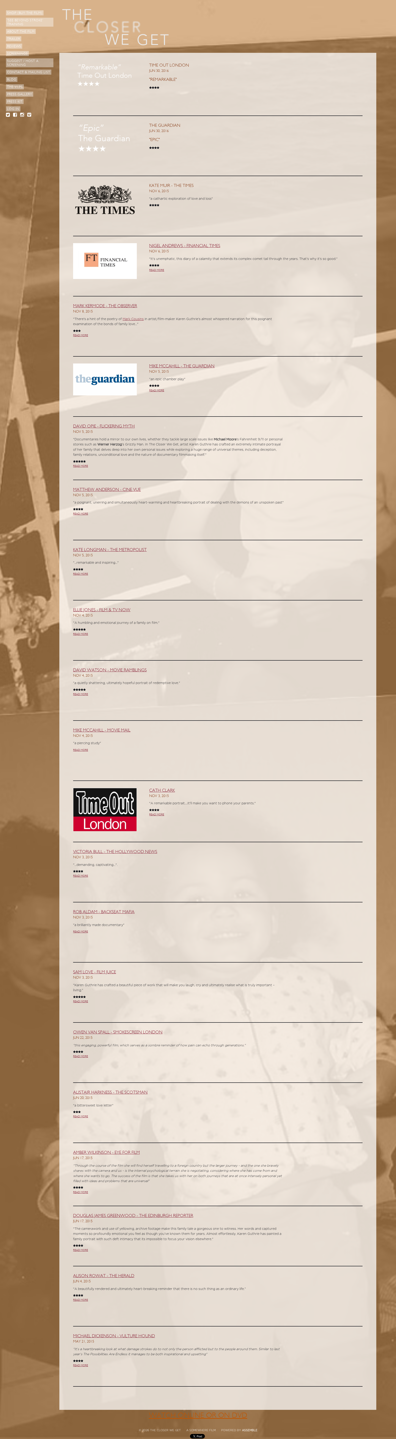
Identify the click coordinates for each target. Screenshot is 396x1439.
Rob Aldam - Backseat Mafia (104, 911)
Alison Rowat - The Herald (103, 1275)
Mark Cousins (133, 319)
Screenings (17, 54)
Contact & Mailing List (28, 72)
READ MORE (156, 270)
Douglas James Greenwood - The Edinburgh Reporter (133, 1215)
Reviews (14, 46)
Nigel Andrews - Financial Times (184, 245)
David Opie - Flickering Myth (104, 426)
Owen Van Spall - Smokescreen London (117, 1032)
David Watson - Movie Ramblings (110, 670)
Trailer (13, 39)
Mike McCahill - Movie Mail (101, 730)
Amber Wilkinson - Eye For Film (106, 1152)
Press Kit (14, 102)
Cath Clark (162, 790)
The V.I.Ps (15, 87)
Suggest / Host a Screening (22, 63)
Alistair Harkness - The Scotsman (110, 1092)
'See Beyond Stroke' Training (25, 22)
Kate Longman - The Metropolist (110, 549)
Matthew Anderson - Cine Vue (107, 489)
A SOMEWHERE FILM (201, 1430)
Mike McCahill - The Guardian (181, 366)
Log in (13, 109)
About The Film (21, 32)
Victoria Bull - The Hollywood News (115, 851)
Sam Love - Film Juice (94, 971)
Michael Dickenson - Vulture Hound (114, 1335)
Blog (11, 80)
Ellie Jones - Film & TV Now (101, 609)
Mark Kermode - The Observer (105, 305)
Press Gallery (19, 94)
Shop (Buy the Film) (24, 13)
